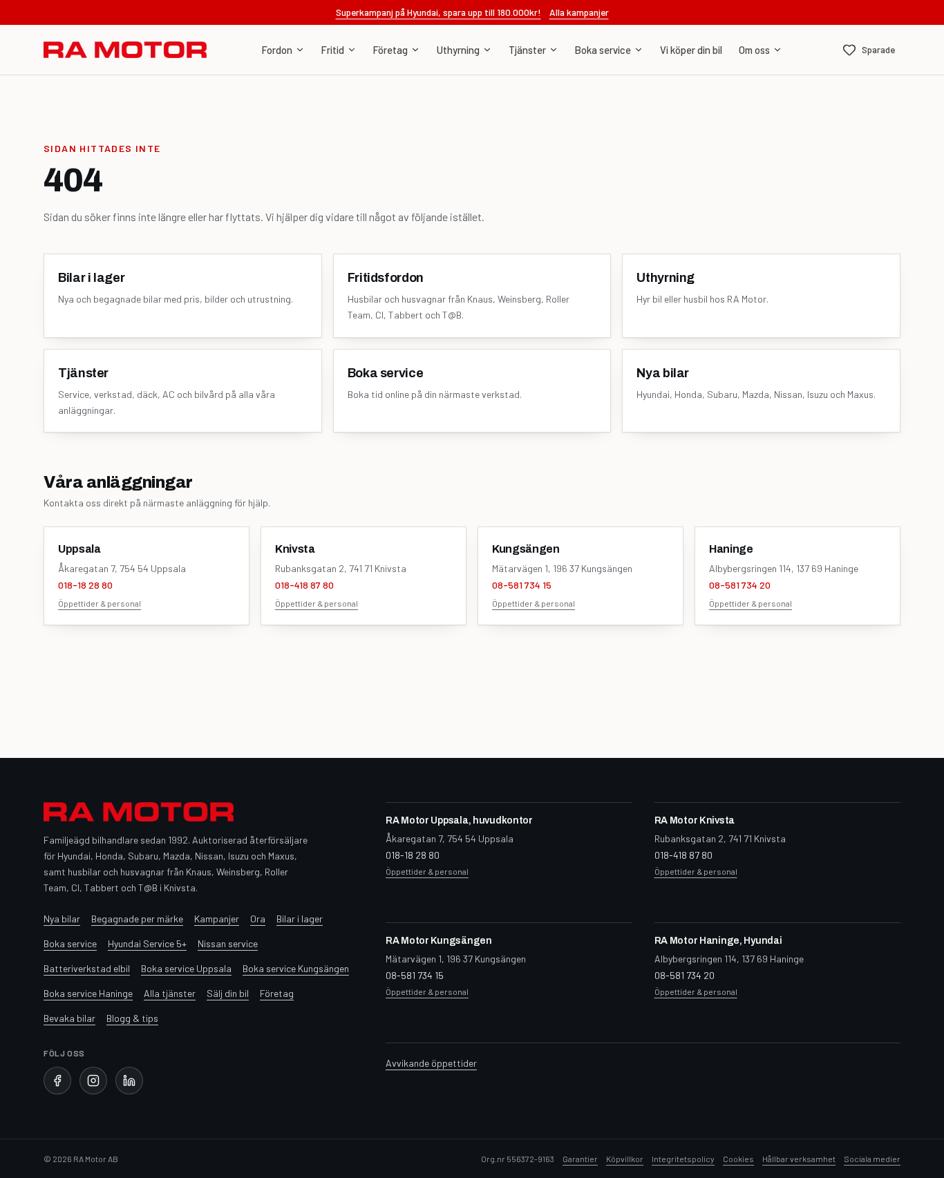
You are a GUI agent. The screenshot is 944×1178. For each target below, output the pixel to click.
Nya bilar (62, 918)
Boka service (603, 50)
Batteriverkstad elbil (87, 968)
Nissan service (228, 943)
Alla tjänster (170, 993)
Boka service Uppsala (186, 968)
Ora (257, 918)
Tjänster (527, 50)
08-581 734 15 (521, 585)
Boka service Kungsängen (296, 968)
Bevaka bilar (69, 1018)
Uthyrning (458, 50)
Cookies (738, 1158)
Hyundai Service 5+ (147, 943)
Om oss (754, 50)
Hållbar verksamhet (799, 1158)
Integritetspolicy (683, 1158)
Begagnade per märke (137, 918)
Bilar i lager (299, 918)
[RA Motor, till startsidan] (125, 49)
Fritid (332, 50)
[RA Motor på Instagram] (93, 1080)
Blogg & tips (132, 1018)
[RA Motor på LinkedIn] (129, 1080)
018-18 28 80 (85, 585)
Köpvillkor (624, 1158)
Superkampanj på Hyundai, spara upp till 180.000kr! (438, 12)
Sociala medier (872, 1158)
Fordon (277, 50)
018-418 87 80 (304, 585)
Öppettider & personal (99, 603)
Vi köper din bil (691, 50)
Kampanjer (216, 918)
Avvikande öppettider (431, 1063)
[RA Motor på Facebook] (57, 1080)
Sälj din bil (228, 993)
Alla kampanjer (579, 12)
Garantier (580, 1158)
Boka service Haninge (88, 993)
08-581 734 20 (740, 585)
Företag (390, 50)
